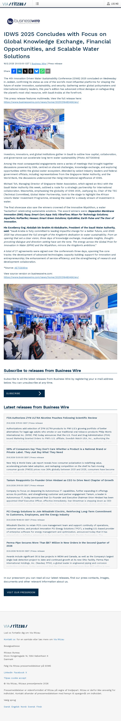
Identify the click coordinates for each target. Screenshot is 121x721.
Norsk (24, 706)
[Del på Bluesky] (36, 71)
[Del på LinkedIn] (19, 71)
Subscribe (13, 393)
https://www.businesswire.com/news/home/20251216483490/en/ (41, 102)
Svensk (31, 706)
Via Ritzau (59, 639)
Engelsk (15, 706)
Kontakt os (9, 639)
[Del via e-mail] (47, 71)
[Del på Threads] (30, 71)
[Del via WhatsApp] (42, 71)
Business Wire (39, 63)
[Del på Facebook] (13, 71)
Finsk (39, 706)
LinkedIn (8, 672)
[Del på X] (25, 71)
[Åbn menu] (38, 3)
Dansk (7, 706)
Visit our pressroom (21, 592)
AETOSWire (21, 267)
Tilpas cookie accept (15, 678)
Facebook (19, 672)
